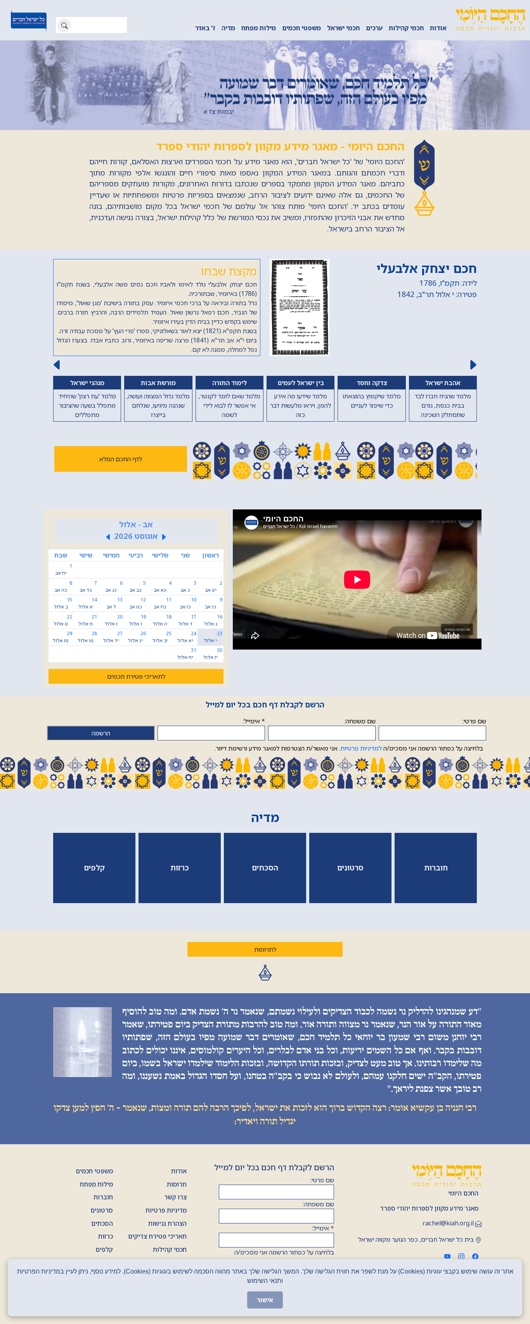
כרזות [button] (179, 867)
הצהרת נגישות (167, 1223)
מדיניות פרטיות (166, 1210)
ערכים (374, 28)
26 (136, 637)
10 (188, 603)
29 (62, 637)
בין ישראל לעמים (300, 383)
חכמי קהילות (406, 28)
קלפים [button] (94, 867)
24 (186, 637)
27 (113, 637)
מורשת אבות (158, 383)
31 (186, 653)
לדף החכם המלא (120, 459)
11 (162, 603)
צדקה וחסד (372, 383)
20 (114, 620)
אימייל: (254, 721)
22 (63, 620)
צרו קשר (175, 1197)
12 (137, 603)
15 (63, 603)
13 (114, 603)
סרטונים (101, 1210)
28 (87, 637)
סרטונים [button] (350, 867)
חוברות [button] (436, 867)
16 (213, 620)
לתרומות (265, 949)
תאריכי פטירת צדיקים (157, 1236)
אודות (438, 28)
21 (87, 620)
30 (212, 653)
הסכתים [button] (265, 867)
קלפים (104, 1249)
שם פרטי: (474, 721)
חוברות (103, 1197)
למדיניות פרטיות (361, 748)
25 (161, 637)
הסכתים (102, 1223)
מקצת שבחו (229, 270)
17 (187, 620)
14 (87, 603)
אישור (265, 1300)
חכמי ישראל (343, 28)
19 (137, 620)
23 (213, 637)
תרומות (177, 1184)
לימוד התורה (229, 383)
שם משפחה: (360, 721)
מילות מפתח (258, 28)
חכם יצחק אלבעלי (426, 268)
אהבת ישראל (443, 383)
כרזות (105, 1236)
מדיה (228, 28)
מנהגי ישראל (87, 383)
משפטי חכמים (301, 28)
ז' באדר (205, 28)
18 (162, 620)
